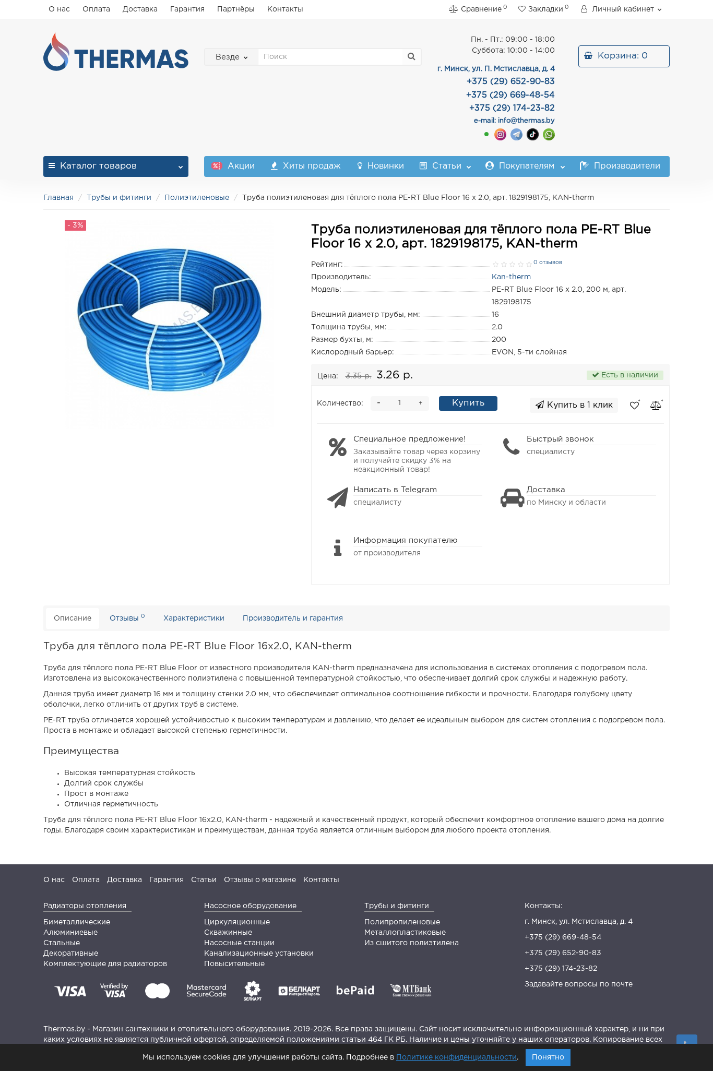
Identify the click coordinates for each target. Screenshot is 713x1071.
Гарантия (187, 9)
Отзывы (127, 618)
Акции (240, 166)
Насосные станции (239, 943)
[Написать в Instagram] (500, 134)
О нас (59, 9)
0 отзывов (547, 262)
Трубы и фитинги (119, 198)
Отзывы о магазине (260, 880)
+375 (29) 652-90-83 (563, 953)
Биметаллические (76, 922)
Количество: (340, 403)
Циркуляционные (237, 922)
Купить (468, 403)
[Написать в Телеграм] (516, 134)
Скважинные (228, 933)
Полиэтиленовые (197, 198)
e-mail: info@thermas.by (514, 121)
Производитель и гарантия (293, 618)
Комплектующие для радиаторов (105, 964)
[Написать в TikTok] (533, 134)
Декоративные (70, 953)
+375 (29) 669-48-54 (563, 937)
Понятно (548, 1057)
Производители (625, 166)
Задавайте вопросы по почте (579, 984)
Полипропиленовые (402, 922)
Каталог (98, 166)
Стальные (61, 943)
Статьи (445, 166)
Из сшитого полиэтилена (411, 943)
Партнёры (236, 9)
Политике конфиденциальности (456, 1057)
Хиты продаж (310, 166)
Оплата (96, 9)
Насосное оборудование (250, 906)
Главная (58, 198)
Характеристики (193, 618)
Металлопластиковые (405, 933)
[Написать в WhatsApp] (549, 134)
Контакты (285, 9)
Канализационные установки (259, 953)
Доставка (140, 9)
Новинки (384, 166)
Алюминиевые (70, 933)
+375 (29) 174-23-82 (561, 969)
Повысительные (234, 964)
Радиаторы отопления (84, 906)
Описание (72, 618)
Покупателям (525, 166)
